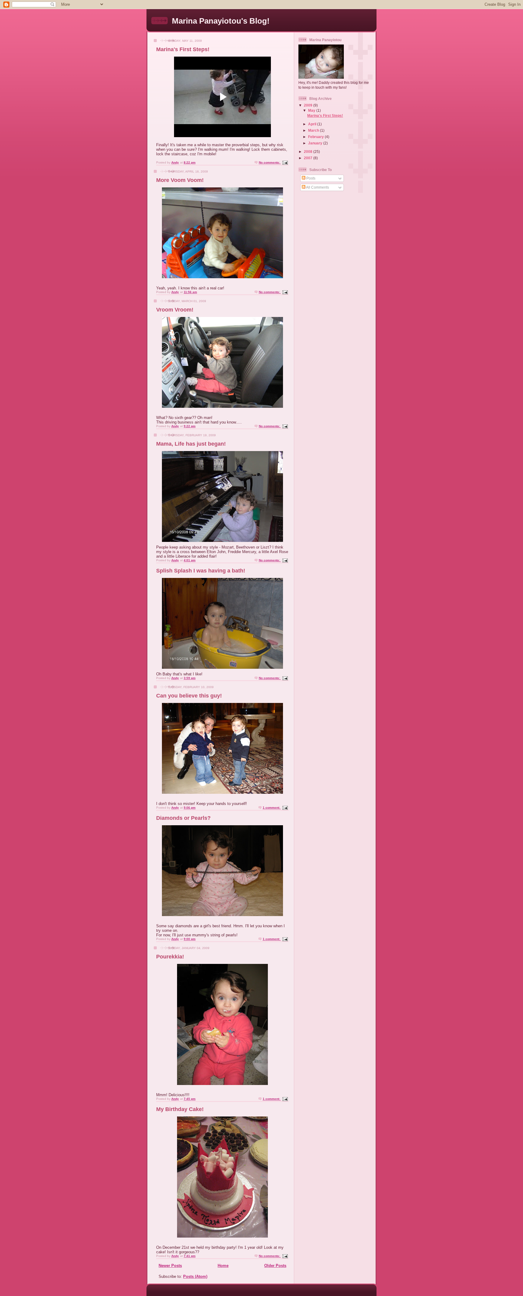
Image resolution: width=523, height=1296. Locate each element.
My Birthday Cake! (180, 1109)
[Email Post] (285, 162)
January (315, 143)
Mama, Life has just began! (191, 444)
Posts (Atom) (195, 1276)
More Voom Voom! (180, 180)
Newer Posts (170, 1265)
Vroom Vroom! (174, 310)
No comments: (270, 162)
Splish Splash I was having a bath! (200, 571)
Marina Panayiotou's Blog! (221, 20)
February (316, 137)
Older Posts (275, 1265)
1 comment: (272, 807)
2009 (308, 105)
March (314, 130)
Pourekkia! (170, 957)
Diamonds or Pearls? (183, 818)
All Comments (317, 187)
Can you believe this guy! (189, 696)
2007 (308, 158)
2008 (308, 151)
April (312, 124)
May (312, 110)
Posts (310, 178)
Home (223, 1265)
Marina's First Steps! (182, 49)
